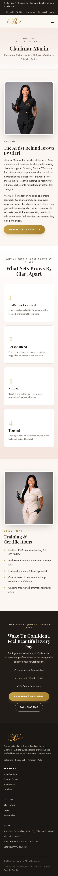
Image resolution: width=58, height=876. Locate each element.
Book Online (9, 815)
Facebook (42, 11)
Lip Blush (8, 789)
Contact (7, 810)
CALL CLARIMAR (29, 707)
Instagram (31, 11)
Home (25, 38)
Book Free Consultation (24, 229)
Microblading (10, 774)
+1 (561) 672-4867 (15, 11)
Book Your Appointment (29, 696)
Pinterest (32, 759)
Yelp (52, 11)
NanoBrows (9, 784)
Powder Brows (11, 779)
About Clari (9, 805)
